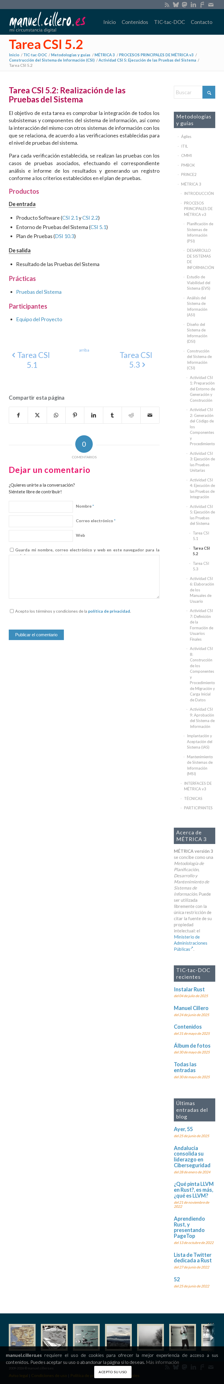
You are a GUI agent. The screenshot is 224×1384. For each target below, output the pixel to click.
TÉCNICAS (193, 798)
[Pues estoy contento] (22, 1337)
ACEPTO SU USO (113, 1372)
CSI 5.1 (98, 227)
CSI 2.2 (90, 217)
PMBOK (188, 165)
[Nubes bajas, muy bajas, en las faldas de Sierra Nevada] (118, 1337)
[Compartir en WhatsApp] (56, 415)
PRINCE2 (189, 174)
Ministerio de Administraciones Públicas (190, 943)
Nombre (85, 506)
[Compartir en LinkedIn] (93, 415)
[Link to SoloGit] (202, 4)
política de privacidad (109, 611)
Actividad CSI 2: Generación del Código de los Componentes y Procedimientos (202, 426)
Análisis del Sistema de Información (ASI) (197, 306)
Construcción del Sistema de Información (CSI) (199, 360)
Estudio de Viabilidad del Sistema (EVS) (198, 283)
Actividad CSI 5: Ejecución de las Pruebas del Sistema (202, 515)
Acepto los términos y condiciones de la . (73, 611)
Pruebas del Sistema (39, 292)
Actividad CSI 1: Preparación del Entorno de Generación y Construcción (202, 389)
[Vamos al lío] (54, 1337)
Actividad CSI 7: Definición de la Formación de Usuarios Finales (201, 625)
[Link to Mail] (210, 4)
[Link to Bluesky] (176, 4)
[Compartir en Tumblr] (112, 415)
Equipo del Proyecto (39, 319)
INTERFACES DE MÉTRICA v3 (198, 786)
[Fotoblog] (210, 1337)
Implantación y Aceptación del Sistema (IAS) (199, 741)
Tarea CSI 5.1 (201, 536)
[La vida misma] (150, 1337)
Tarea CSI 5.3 (201, 566)
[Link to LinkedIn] (193, 4)
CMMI (186, 155)
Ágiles (186, 136)
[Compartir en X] (37, 415)
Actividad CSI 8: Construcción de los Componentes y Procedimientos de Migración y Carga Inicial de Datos (202, 674)
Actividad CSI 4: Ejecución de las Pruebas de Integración (202, 488)
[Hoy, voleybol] (182, 1337)
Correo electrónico (96, 520)
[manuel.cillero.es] (47, 22)
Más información (162, 1362)
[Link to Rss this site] (167, 4)
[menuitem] (109, 22)
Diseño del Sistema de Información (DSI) (197, 333)
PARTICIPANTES (198, 807)
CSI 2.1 (70, 217)
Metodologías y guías (193, 119)
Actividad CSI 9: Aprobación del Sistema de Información (202, 718)
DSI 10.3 (64, 236)
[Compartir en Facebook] (18, 415)
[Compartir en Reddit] (131, 415)
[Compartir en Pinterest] (75, 415)
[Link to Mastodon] (184, 4)
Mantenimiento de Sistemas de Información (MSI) (200, 765)
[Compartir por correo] (150, 415)
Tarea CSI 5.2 (46, 44)
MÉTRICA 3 (191, 184)
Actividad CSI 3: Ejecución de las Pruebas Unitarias (202, 462)
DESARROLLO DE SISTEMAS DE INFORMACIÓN (200, 259)
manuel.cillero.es (24, 1355)
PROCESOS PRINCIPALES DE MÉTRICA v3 (198, 209)
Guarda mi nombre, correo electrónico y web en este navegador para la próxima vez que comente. (87, 552)
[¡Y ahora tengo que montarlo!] (86, 1337)
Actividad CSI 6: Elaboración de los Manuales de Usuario (202, 590)
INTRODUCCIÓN (199, 193)
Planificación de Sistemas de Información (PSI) (200, 232)
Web (80, 535)
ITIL (184, 146)
